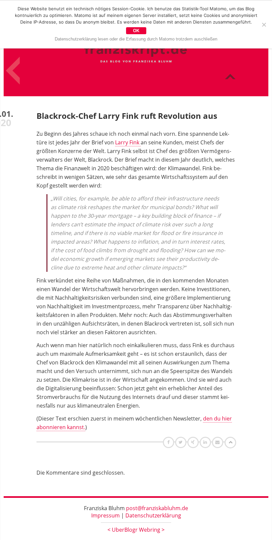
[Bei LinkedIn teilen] (206, 442)
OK (136, 30)
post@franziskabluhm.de (157, 508)
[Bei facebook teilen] (169, 442)
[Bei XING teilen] (193, 442)
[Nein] (263, 24)
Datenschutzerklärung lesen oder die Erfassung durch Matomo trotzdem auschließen (136, 39)
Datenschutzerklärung (153, 515)
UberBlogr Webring (136, 529)
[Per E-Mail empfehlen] (218, 442)
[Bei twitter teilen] (181, 442)
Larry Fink (128, 142)
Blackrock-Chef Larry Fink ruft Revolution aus (126, 115)
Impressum (105, 515)
